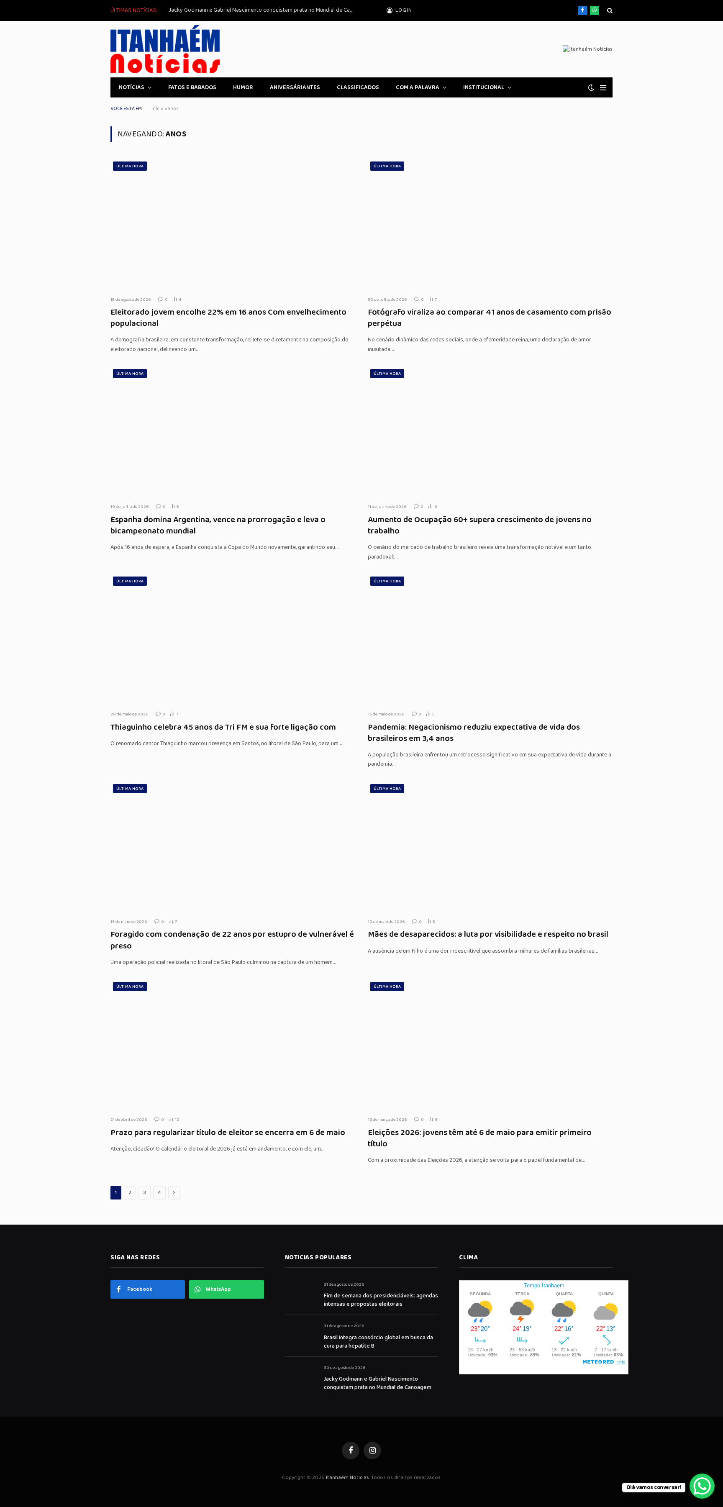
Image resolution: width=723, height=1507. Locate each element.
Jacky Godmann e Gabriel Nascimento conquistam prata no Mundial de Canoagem (263, 10)
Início (157, 109)
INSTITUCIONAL (483, 87)
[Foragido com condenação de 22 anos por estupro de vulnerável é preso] (232, 847)
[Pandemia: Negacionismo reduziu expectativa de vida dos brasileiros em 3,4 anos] (490, 639)
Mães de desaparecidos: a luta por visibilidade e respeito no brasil (488, 934)
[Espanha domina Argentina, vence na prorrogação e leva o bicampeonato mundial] (232, 431)
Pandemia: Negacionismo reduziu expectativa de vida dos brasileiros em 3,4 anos (474, 733)
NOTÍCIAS (131, 87)
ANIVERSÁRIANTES (295, 87)
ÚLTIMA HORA (130, 166)
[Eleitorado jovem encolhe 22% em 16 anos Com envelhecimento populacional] (232, 224)
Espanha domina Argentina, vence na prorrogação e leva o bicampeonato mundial (218, 525)
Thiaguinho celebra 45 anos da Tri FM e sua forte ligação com (223, 727)
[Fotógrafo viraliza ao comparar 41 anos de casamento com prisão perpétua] (490, 224)
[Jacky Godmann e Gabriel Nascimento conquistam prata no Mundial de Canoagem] (300, 1377)
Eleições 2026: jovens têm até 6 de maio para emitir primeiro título (480, 1138)
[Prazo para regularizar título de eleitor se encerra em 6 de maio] (232, 1044)
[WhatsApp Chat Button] (702, 1486)
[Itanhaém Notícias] (165, 49)
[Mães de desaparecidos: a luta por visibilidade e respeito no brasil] (490, 847)
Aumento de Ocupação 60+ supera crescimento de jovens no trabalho (480, 525)
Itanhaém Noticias (347, 1477)
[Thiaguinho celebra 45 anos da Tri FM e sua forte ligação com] (232, 639)
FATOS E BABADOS (192, 87)
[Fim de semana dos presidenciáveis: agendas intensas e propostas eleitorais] (300, 1293)
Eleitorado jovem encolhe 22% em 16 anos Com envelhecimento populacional (228, 318)
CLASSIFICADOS (358, 87)
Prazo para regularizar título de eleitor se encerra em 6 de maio (227, 1132)
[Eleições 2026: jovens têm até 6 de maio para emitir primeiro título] (490, 1044)
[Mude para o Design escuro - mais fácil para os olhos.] (591, 87)
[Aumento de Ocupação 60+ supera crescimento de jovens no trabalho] (490, 431)
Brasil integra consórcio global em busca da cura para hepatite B (378, 1341)
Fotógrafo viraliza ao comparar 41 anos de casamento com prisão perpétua (489, 318)
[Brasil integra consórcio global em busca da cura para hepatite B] (300, 1335)
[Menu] (603, 87)
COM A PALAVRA (417, 87)
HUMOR (243, 87)
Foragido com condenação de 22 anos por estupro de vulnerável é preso (232, 940)
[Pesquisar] (609, 10)
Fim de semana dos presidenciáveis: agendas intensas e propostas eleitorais (381, 1300)
